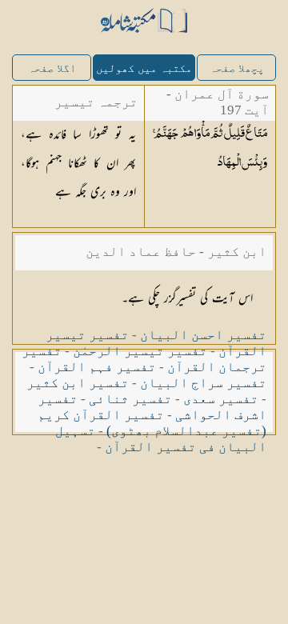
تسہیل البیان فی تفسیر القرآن (160, 438)
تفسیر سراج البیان (203, 382)
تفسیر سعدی (220, 398)
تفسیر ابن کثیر (77, 382)
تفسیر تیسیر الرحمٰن (140, 350)
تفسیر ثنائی (130, 398)
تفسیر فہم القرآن (97, 366)
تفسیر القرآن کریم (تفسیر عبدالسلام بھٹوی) (152, 422)
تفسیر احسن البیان (203, 334)
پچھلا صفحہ (237, 68)
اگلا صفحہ (52, 68)
